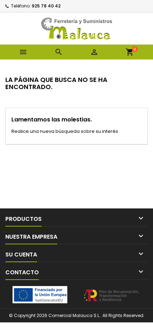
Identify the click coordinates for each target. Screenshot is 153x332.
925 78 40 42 (46, 6)
